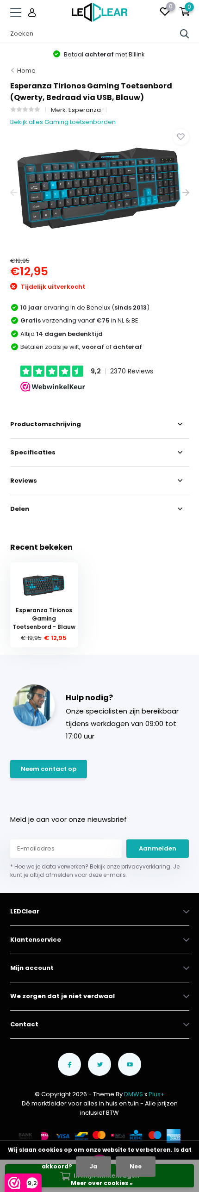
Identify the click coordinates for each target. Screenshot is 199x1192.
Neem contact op (48, 768)
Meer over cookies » (102, 1183)
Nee (136, 1166)
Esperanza (84, 110)
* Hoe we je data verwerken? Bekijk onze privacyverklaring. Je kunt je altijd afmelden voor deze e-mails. (95, 871)
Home (26, 70)
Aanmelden (157, 848)
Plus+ (157, 1094)
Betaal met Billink (103, 54)
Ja (93, 1166)
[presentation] (13, 192)
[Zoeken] (184, 33)
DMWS (133, 1094)
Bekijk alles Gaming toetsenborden (63, 122)
